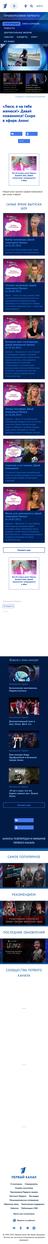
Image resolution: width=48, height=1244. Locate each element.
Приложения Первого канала (24, 1192)
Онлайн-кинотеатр (24, 1188)
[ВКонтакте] (16, 134)
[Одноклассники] (32, 134)
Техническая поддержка (32, 1204)
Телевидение (8, 606)
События (14, 1208)
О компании (16, 1184)
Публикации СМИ (29, 1208)
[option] (12, 82)
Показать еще (24, 550)
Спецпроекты (31, 1184)
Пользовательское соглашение (24, 1200)
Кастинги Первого (18, 1196)
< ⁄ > (21, 141)
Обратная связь (11, 1204)
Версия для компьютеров (24, 1214)
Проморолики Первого (22, 15)
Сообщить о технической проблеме (30, 96)
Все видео (34, 1196)
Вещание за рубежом (26, 1220)
